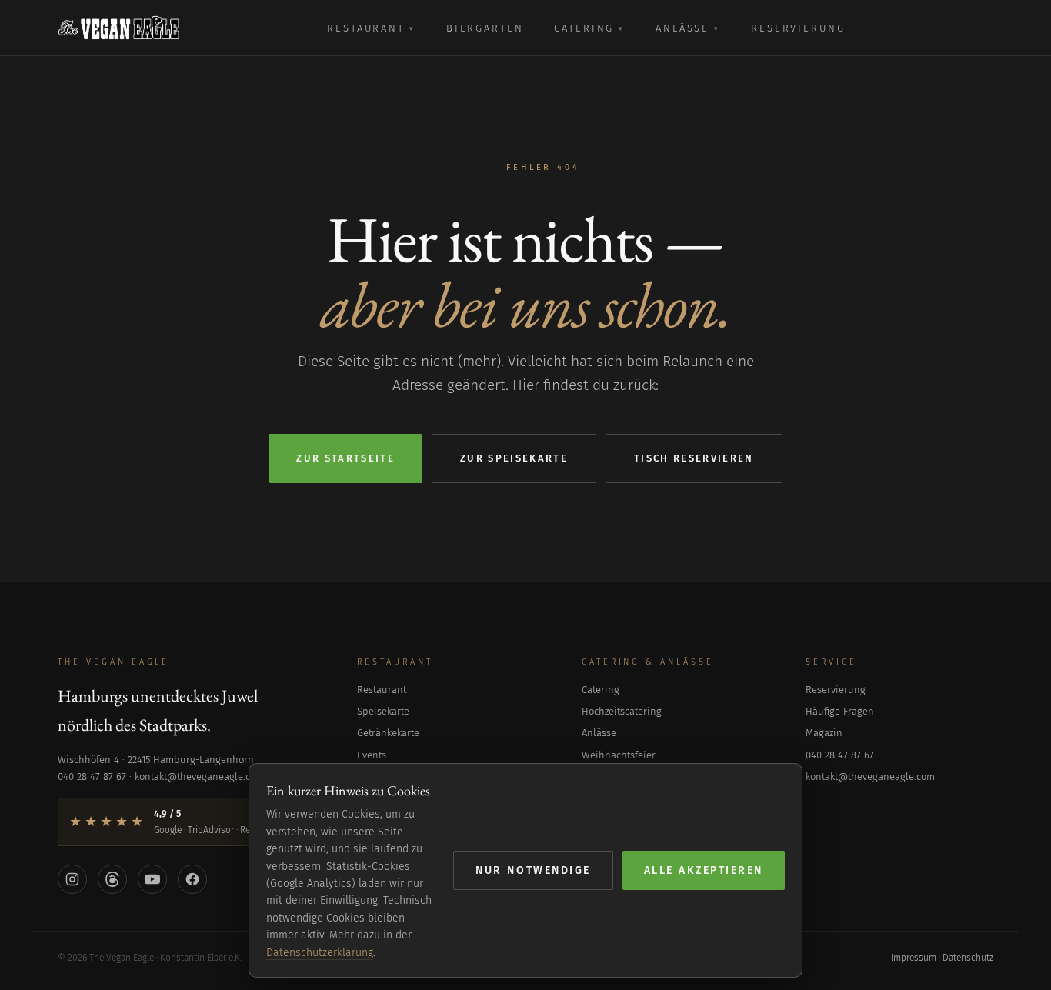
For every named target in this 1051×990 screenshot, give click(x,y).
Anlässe (688, 28)
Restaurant (371, 28)
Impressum (913, 957)
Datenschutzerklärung (319, 952)
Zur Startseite (345, 458)
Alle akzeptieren (703, 870)
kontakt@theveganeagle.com (870, 776)
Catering (589, 28)
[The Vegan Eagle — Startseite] (118, 27)
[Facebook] (192, 879)
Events (371, 755)
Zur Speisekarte (514, 458)
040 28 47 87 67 (840, 755)
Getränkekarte (388, 732)
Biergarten (485, 28)
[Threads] (112, 879)
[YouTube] (152, 879)
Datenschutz (968, 957)
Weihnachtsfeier (619, 755)
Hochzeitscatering (622, 711)
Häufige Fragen (840, 711)
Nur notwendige (532, 870)
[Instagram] (72, 879)
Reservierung (798, 28)
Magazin (824, 732)
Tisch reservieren (694, 458)
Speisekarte (383, 711)
